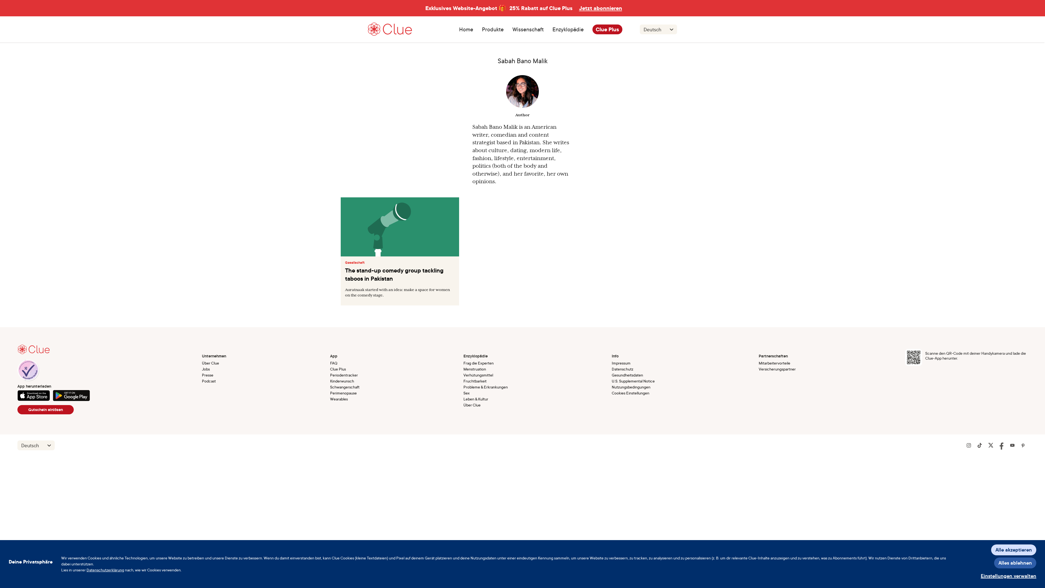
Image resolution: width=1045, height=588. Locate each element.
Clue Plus (607, 29)
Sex (466, 393)
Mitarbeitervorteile (774, 363)
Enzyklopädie (568, 29)
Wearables (339, 399)
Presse (207, 375)
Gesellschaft (355, 263)
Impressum (621, 363)
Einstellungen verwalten (1008, 575)
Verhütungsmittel (478, 375)
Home (466, 29)
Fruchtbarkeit (475, 381)
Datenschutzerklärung (105, 569)
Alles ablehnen (1015, 562)
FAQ (333, 363)
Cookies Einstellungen (630, 393)
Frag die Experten (478, 363)
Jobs (206, 369)
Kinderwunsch (342, 381)
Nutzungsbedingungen (631, 387)
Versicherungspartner (777, 369)
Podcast (209, 381)
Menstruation (474, 369)
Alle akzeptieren (1013, 549)
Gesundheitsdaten (627, 375)
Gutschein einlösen (45, 409)
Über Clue (210, 363)
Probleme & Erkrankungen (485, 387)
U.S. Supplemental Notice (633, 381)
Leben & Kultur (475, 399)
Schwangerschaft (344, 387)
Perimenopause (343, 393)
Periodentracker (344, 375)
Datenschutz (622, 369)
